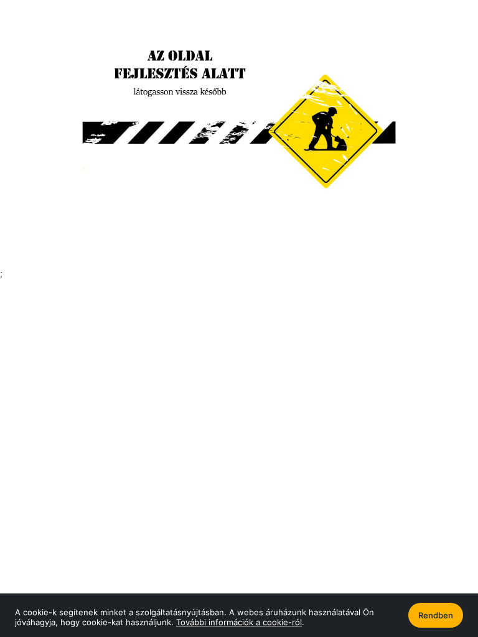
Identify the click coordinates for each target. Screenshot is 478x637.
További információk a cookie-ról (239, 622)
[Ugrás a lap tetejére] (440, 562)
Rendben (435, 615)
